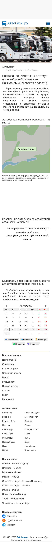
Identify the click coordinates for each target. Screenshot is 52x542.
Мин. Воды (7, 438)
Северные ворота (11, 373)
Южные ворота (10, 368)
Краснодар (7, 429)
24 (6, 329)
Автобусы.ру (17, 23)
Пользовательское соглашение (26, 540)
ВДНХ (5, 395)
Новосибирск (8, 442)
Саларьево (8, 364)
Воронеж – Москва (11, 472)
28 (32, 329)
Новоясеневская (11, 386)
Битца (5, 377)
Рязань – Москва (10, 477)
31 (6, 333)
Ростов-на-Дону (32, 413)
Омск (4, 446)
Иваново (6, 425)
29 (39, 329)
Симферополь (32, 429)
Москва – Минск (10, 490)
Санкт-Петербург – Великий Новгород (21, 481)
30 (45, 329)
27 (26, 329)
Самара (28, 421)
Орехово (6, 390)
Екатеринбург (8, 421)
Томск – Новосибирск (13, 499)
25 (13, 329)
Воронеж (6, 417)
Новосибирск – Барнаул (14, 494)
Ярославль (30, 450)
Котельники (8, 399)
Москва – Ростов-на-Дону (15, 463)
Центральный (9, 360)
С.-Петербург (31, 417)
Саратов (29, 425)
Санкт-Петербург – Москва (16, 485)
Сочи (27, 433)
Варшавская (8, 382)
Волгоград (7, 413)
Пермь (5, 450)
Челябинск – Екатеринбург (16, 503)
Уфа (27, 442)
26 (19, 329)
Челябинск (30, 446)
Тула (27, 438)
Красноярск (7, 433)
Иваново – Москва (11, 468)
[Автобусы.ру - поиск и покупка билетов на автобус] (4, 23)
